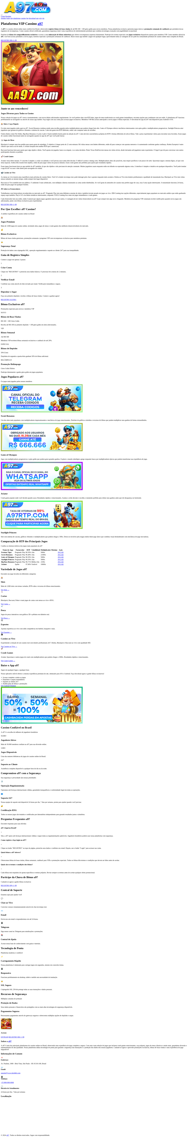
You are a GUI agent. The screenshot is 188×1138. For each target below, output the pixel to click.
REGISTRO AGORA (8, 300)
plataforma (16, 18)
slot (11, 18)
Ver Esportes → (6, 632)
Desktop (13, 686)
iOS (2, 686)
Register (8, 16)
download (32, 18)
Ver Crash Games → (8, 661)
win (40, 18)
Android (7, 686)
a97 (40, 24)
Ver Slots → (5, 590)
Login (3, 16)
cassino (23, 18)
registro (3, 18)
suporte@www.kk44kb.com (10, 1073)
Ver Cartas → (5, 604)
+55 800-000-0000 (7, 1082)
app (37, 18)
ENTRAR (4, 1037)
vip (43, 18)
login (8, 18)
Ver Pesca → (5, 618)
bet (27, 18)
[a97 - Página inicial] (27, 12)
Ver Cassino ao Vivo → (9, 646)
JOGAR (61, 552)
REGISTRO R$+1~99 (9, 40)
